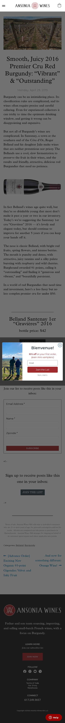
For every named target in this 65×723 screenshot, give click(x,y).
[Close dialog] (60, 345)
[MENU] (3, 6)
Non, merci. (42, 375)
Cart (60, 5)
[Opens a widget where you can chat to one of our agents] (53, 718)
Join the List (42, 369)
